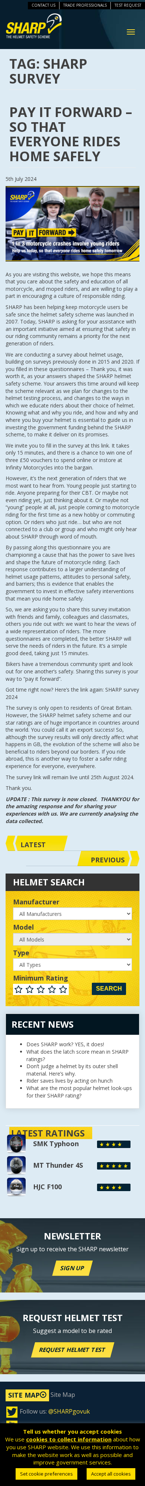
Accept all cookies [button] (111, 1473)
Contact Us (43, 5)
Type (21, 953)
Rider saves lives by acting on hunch (69, 1080)
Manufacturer (36, 902)
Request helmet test (72, 1350)
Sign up (72, 1268)
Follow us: (55, 1411)
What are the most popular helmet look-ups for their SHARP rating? (79, 1092)
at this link (97, 445)
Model (23, 927)
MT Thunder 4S (58, 1165)
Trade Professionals (85, 5)
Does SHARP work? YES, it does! (65, 1044)
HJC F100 (47, 1186)
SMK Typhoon (56, 1143)
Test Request (128, 5)
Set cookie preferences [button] (46, 1473)
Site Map (41, 1395)
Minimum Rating (40, 978)
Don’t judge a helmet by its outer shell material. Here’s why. (72, 1070)
